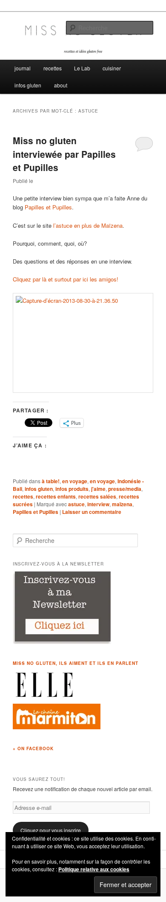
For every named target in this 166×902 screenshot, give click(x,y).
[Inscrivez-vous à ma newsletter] (63, 642)
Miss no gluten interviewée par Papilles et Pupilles (64, 154)
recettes (52, 68)
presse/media (124, 489)
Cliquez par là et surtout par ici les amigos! (65, 279)
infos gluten (27, 85)
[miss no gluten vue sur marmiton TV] (56, 727)
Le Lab (82, 68)
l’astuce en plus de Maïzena (88, 225)
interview (98, 504)
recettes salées (97, 496)
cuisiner (112, 68)
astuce (76, 504)
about (60, 85)
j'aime (98, 489)
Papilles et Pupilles (48, 207)
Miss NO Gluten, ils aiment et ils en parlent (75, 663)
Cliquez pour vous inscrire (50, 830)
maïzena (122, 504)
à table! (51, 481)
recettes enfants (56, 496)
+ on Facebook (33, 748)
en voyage (74, 481)
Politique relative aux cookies (93, 869)
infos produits (72, 489)
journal (22, 68)
